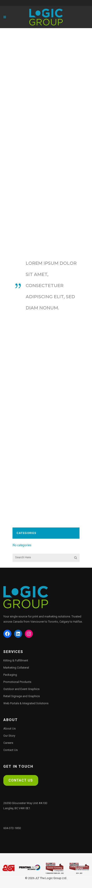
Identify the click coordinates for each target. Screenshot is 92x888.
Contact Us (10, 750)
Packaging (10, 674)
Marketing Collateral (16, 667)
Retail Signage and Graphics (21, 696)
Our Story (9, 735)
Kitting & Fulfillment (15, 660)
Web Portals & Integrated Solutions (25, 703)
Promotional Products (17, 682)
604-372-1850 (12, 828)
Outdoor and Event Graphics (21, 689)
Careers (8, 742)
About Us (9, 728)
